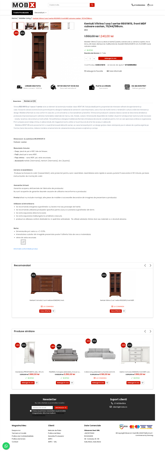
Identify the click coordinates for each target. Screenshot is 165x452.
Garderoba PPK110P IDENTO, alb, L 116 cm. (29, 372)
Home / (15, 18)
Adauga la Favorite (94, 71)
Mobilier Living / (25, 18)
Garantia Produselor (56, 436)
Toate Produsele (21, 12)
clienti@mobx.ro (119, 407)
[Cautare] (92, 5)
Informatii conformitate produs (26, 249)
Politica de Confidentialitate (22, 436)
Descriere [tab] (17, 101)
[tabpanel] (46, 56)
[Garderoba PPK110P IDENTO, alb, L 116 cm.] (29, 353)
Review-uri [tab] (30, 101)
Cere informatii (115, 71)
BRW (86, 30)
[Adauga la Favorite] (53, 311)
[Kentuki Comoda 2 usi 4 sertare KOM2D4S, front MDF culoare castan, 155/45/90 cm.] (47, 284)
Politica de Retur (54, 433)
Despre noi (16, 430)
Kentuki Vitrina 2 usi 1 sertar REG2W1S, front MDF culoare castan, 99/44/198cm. (118, 300)
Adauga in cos (110, 58)
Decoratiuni (40, 12)
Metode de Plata (54, 430)
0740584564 (120, 403)
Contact (15, 442)
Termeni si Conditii (19, 433)
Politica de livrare (18, 439)
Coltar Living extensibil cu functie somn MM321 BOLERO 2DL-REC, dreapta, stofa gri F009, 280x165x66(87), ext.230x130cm (100, 372)
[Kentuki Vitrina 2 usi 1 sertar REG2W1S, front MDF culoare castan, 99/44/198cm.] (118, 284)
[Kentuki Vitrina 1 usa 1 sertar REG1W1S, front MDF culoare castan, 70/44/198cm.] (46, 56)
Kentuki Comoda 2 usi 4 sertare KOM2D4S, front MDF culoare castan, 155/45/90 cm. (47, 300)
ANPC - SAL (52, 442)
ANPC (50, 439)
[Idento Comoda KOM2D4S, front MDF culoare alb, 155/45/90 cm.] (135, 353)
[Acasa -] (24, 5)
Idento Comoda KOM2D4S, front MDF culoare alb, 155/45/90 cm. (136, 372)
